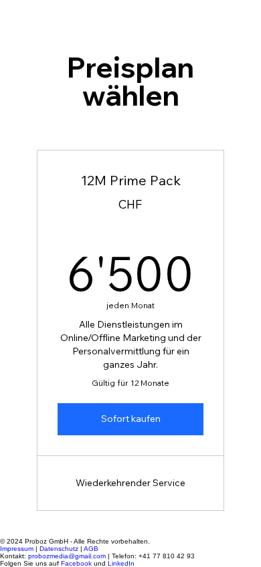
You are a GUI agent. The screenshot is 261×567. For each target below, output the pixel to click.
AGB (91, 548)
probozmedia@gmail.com (67, 556)
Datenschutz (58, 548)
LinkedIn (121, 563)
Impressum (16, 548)
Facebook (76, 563)
